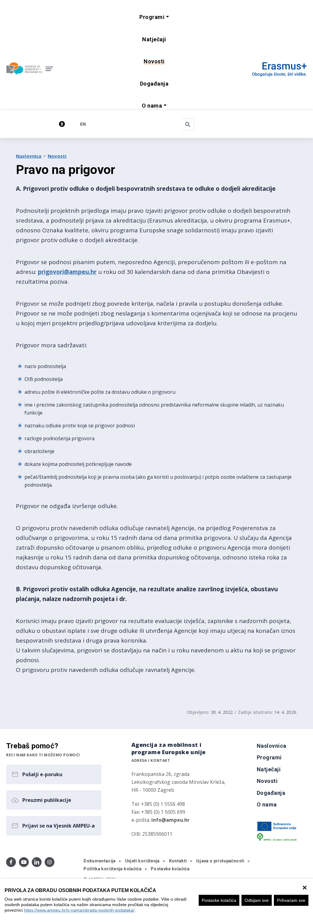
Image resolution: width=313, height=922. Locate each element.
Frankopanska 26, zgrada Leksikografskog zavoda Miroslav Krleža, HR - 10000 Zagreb (178, 782)
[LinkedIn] (37, 862)
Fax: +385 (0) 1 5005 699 (158, 812)
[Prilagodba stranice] (41, 124)
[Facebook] (11, 862)
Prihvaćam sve (291, 900)
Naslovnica (29, 156)
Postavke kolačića (219, 900)
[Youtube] (24, 862)
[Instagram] (49, 862)
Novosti (57, 156)
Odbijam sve (257, 900)
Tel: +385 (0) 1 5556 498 (158, 804)
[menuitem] (154, 39)
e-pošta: (160, 820)
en (83, 124)
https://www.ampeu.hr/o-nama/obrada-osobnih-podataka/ (79, 910)
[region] (156, 900)
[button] (154, 17)
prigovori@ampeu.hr (67, 272)
